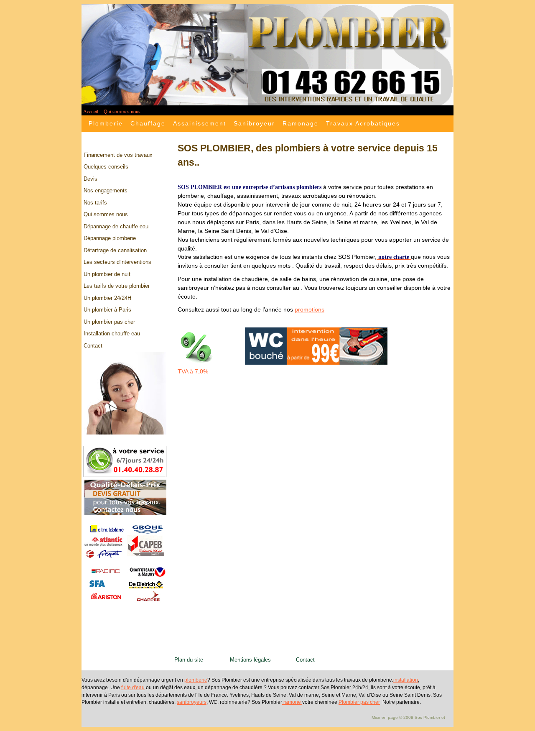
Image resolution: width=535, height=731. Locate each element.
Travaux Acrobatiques (363, 123)
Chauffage (148, 123)
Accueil (90, 111)
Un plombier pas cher (109, 322)
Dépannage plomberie (110, 238)
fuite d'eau (133, 687)
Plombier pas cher (359, 702)
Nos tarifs (95, 202)
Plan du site (192, 660)
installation (405, 680)
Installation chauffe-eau (112, 333)
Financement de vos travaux (118, 155)
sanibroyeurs (191, 702)
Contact (93, 345)
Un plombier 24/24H (107, 298)
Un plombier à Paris (107, 310)
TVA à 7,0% (193, 371)
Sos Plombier (427, 717)
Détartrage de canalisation (115, 250)
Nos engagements (105, 190)
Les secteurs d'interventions (117, 262)
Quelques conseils (106, 167)
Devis (90, 179)
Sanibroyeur (254, 123)
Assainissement (199, 123)
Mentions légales (254, 660)
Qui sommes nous (122, 111)
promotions (309, 309)
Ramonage (300, 123)
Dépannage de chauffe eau (116, 226)
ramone (292, 702)
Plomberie (106, 123)
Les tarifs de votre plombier (117, 286)
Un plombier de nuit (107, 274)
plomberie (195, 680)
